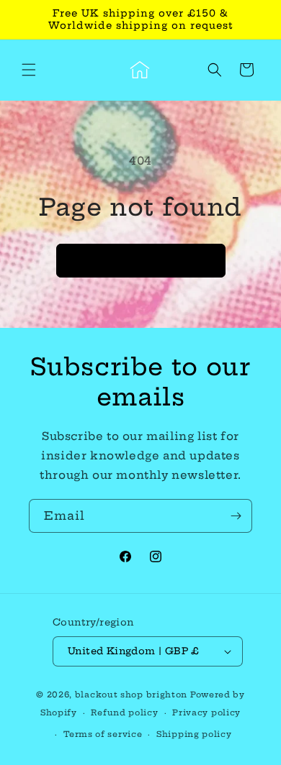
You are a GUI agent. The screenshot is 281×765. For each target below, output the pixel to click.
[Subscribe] (235, 516)
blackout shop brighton (131, 695)
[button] (29, 70)
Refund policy (124, 712)
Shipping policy (194, 734)
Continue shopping (141, 260)
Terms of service (102, 734)
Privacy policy (206, 712)
